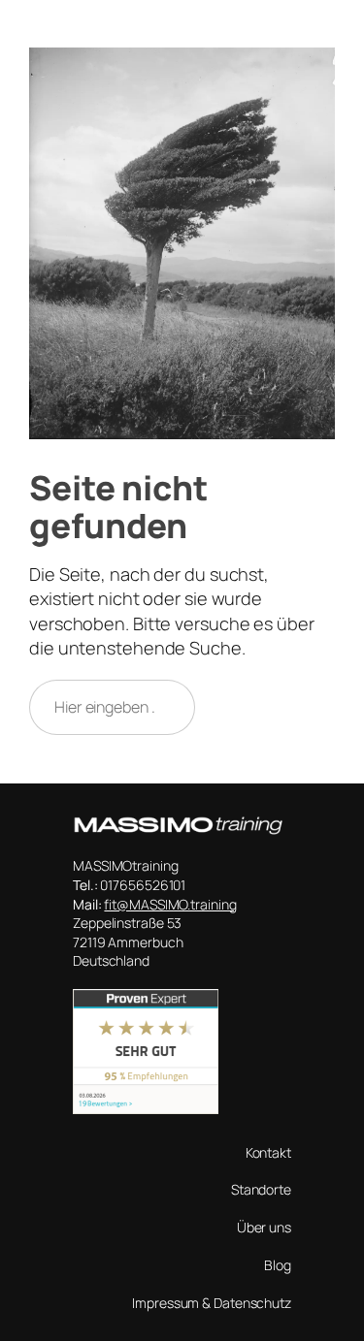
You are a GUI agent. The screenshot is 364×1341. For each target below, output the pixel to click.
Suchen (274, 707)
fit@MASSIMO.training (170, 904)
